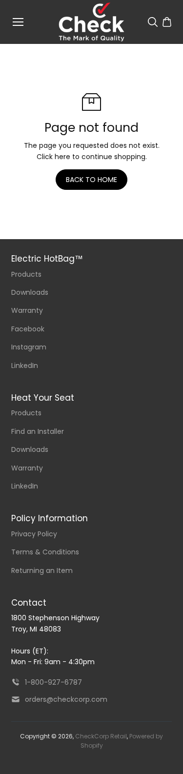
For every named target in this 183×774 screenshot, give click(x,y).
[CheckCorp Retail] (91, 22)
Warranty (27, 310)
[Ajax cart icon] (167, 22)
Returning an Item (42, 570)
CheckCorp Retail (101, 736)
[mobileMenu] (18, 22)
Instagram (28, 347)
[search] (153, 22)
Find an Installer (37, 431)
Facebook (27, 329)
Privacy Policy (34, 534)
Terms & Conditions (45, 552)
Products (26, 274)
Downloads (29, 292)
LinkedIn (24, 365)
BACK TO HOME (91, 179)
